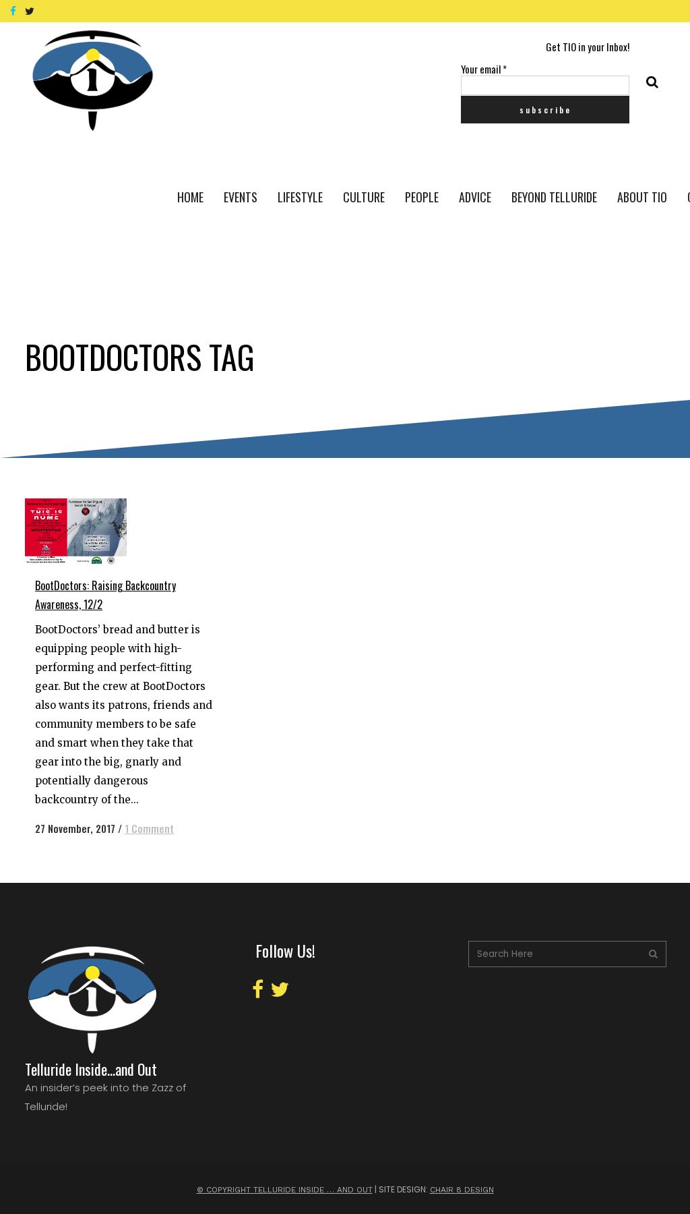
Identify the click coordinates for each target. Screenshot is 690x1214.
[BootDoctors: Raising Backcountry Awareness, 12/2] (88, 531)
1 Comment (149, 828)
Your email (484, 69)
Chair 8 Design (462, 1189)
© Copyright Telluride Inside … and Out (285, 1189)
